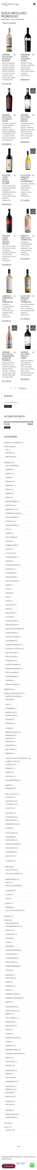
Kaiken (8, 470)
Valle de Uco (6, 73)
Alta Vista (24, 184)
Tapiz (8, 601)
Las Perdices (10, 641)
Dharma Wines (11, 545)
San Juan (9, 867)
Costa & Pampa (11, 672)
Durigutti (10, 521)
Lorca (8, 497)
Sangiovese (10, 1022)
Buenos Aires (11, 715)
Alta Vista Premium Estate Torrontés (26, 299)
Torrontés (24, 248)
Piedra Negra (11, 557)
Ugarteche (10, 764)
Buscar (7, 406)
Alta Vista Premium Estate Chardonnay (27, 178)
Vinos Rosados (11, 1007)
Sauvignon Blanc (12, 926)
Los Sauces (10, 856)
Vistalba (9, 776)
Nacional (9, 453)
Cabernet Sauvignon (14, 998)
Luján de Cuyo (11, 761)
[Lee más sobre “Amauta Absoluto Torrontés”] (33, 236)
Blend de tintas (26, 63)
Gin (7, 450)
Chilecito (9, 808)
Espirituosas (9, 447)
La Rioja (8, 728)
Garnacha (9, 986)
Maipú (8, 785)
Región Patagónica (13, 696)
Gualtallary (10, 820)
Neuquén (9, 699)
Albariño (9, 946)
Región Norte (25, 69)
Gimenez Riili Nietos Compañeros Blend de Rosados (8, 356)
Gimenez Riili (6, 127)
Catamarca (6, 190)
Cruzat (8, 490)
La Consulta (10, 804)
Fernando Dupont (13, 669)
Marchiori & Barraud (14, 629)
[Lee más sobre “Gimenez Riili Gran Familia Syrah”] (33, 352)
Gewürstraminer (12, 966)
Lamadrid (9, 486)
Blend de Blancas (8, 63)
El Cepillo (9, 861)
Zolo (7, 529)
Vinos (11, 75)
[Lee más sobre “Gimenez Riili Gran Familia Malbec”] (33, 115)
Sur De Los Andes (12, 637)
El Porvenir (10, 573)
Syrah (23, 367)
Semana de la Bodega (12, 443)
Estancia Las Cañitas (14, 649)
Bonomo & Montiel (13, 645)
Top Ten (7, 1123)
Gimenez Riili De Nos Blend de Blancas (7, 57)
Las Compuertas (12, 780)
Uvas (6, 1127)
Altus (8, 589)
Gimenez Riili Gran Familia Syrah (25, 355)
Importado (10, 457)
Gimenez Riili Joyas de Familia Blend (7, 118)
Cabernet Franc (12, 994)
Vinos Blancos (11, 1114)
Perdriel (9, 768)
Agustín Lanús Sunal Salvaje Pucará (6, 179)
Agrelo (8, 772)
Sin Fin (8, 541)
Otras (8, 903)
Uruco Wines (11, 537)
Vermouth (10, 1089)
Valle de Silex (11, 870)
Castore (9, 593)
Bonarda (9, 1046)
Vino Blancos (25, 310)
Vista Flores (10, 833)
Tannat (9, 1034)
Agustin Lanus (7, 186)
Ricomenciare (11, 676)
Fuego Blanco (11, 621)
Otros (8, 1042)
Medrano (9, 753)
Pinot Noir (10, 978)
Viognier (9, 938)
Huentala (9, 569)
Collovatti (10, 605)
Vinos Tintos (29, 71)
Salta (23, 190)
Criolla (8, 1058)
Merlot (8, 1014)
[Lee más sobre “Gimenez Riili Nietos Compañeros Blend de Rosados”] (15, 352)
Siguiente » (22, 388)
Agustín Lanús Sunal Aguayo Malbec (6, 239)
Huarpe (8, 533)
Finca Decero (11, 657)
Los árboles (10, 852)
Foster (8, 478)
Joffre (8, 585)
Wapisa (8, 549)
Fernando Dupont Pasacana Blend (25, 57)
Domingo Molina (12, 565)
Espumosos (10, 1071)
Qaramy (8, 493)
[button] (15, 55)
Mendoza (5, 69)
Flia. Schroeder (11, 466)
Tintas (8, 1130)
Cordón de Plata (12, 824)
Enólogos (8, 689)
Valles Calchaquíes (13, 886)
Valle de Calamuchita (14, 910)
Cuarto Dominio (12, 665)
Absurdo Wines (11, 525)
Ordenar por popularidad (9, 23)
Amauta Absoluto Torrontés (26, 237)
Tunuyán (11, 71)
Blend (4, 362)
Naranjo (9, 1110)
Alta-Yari (9, 617)
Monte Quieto (11, 625)
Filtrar (7, 427)
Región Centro (26, 130)
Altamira (5, 123)
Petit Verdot (11, 1018)
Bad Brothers (11, 653)
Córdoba (9, 907)
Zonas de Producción (12, 693)
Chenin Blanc (11, 954)
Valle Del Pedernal (13, 874)
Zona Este (9, 738)
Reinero (9, 561)
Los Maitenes (11, 577)
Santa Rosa (10, 749)
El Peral (9, 828)
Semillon (9, 930)
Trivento (9, 482)
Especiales (10, 1086)
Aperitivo (9, 1101)
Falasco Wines (11, 501)
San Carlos (12, 132)
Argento (9, 474)
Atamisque (10, 661)
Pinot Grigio (10, 962)
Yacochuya (10, 505)
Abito (8, 609)
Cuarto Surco (11, 633)
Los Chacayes (10, 67)
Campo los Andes (12, 844)
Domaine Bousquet (13, 513)
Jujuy (28, 67)
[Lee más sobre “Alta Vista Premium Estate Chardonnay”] (33, 175)
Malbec (23, 127)
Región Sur (10, 712)
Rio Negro (9, 723)
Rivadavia (9, 741)
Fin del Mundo (11, 517)
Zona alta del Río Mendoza (16, 758)
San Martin (10, 745)
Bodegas (5, 65)
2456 (7, 597)
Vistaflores (6, 77)
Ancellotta (10, 1026)
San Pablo (9, 813)
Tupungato (10, 817)
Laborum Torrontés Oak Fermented (7, 299)
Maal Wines (10, 613)
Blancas (7, 916)
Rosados (5, 371)
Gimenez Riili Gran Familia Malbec (25, 118)
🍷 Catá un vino (9, 1166)
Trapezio (9, 680)
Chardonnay (25, 186)
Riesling (9, 970)
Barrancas (10, 788)
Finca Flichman (11, 581)
